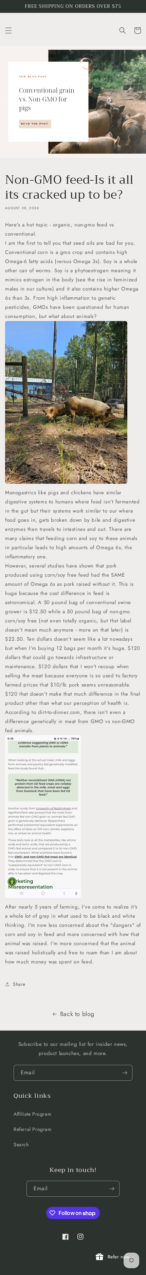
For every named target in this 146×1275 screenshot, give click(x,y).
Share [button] (19, 984)
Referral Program (33, 1129)
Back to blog (77, 1014)
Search (21, 1144)
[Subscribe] (124, 1073)
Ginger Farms (62, 1269)
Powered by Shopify (94, 1269)
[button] (8, 30)
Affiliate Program (32, 1114)
